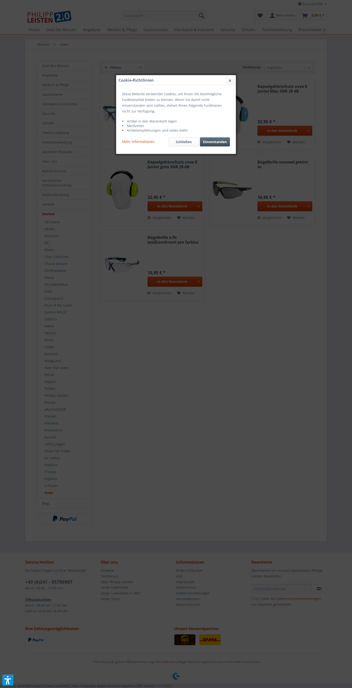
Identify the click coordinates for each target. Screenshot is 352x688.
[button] (7, 680)
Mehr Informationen (138, 141)
